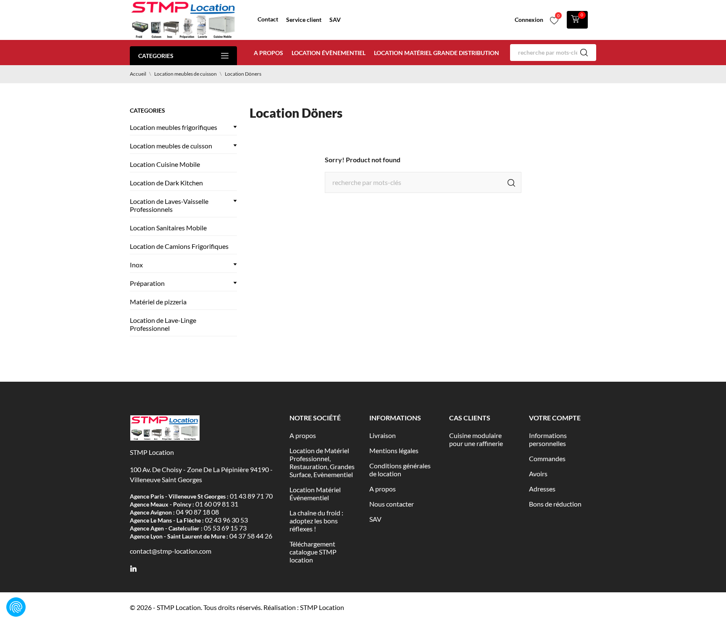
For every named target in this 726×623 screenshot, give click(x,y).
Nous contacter (391, 504)
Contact (268, 19)
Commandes (547, 458)
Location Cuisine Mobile (165, 164)
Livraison (382, 435)
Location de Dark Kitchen (166, 183)
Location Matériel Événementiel (315, 494)
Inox (136, 265)
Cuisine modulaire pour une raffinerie (476, 439)
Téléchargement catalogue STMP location (313, 552)
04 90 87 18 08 (197, 512)
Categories (156, 55)
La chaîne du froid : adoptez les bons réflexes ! (316, 521)
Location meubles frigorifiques (173, 127)
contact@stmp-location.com (170, 551)
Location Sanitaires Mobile (168, 228)
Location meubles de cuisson (171, 146)
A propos (268, 52)
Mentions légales (393, 450)
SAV (335, 19)
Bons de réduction (555, 504)
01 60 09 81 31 (216, 504)
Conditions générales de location (400, 470)
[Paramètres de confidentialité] (16, 607)
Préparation (147, 283)
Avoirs (538, 474)
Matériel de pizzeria (158, 302)
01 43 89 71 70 (251, 496)
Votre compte (555, 418)
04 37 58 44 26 (250, 536)
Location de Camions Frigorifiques (179, 246)
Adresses (542, 489)
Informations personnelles (548, 439)
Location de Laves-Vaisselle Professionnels (169, 205)
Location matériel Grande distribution (436, 52)
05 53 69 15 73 (225, 528)
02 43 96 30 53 (226, 520)
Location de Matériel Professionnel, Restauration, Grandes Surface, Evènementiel (322, 462)
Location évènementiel (329, 52)
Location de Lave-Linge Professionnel (163, 324)
